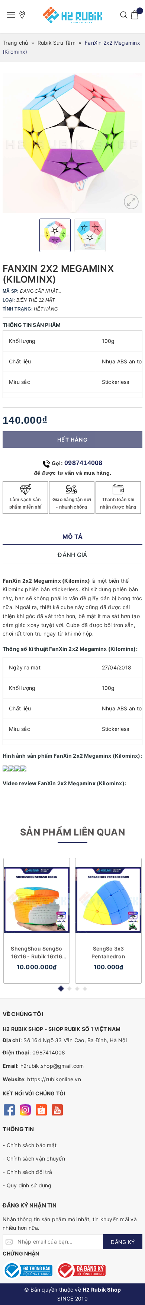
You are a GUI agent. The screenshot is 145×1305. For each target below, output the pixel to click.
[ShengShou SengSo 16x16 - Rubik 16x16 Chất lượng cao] (37, 899)
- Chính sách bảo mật (30, 1145)
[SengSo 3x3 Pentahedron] (108, 899)
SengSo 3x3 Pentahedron (108, 952)
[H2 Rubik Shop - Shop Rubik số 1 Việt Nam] (72, 15)
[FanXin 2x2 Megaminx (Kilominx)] (131, 201)
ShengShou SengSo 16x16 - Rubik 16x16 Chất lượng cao (36, 952)
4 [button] (85, 988)
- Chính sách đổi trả (27, 1172)
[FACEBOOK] (9, 1109)
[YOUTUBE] (57, 1109)
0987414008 (83, 463)
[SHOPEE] (41, 1109)
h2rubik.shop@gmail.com (52, 1066)
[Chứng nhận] (27, 1270)
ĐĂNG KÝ (123, 1242)
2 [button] (69, 988)
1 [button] (60, 988)
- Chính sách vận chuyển (34, 1158)
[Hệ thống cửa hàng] (22, 14)
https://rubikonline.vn (54, 1079)
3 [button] (77, 988)
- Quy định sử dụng (27, 1185)
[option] (72, 143)
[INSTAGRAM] (25, 1109)
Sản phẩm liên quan (72, 832)
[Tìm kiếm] (123, 14)
